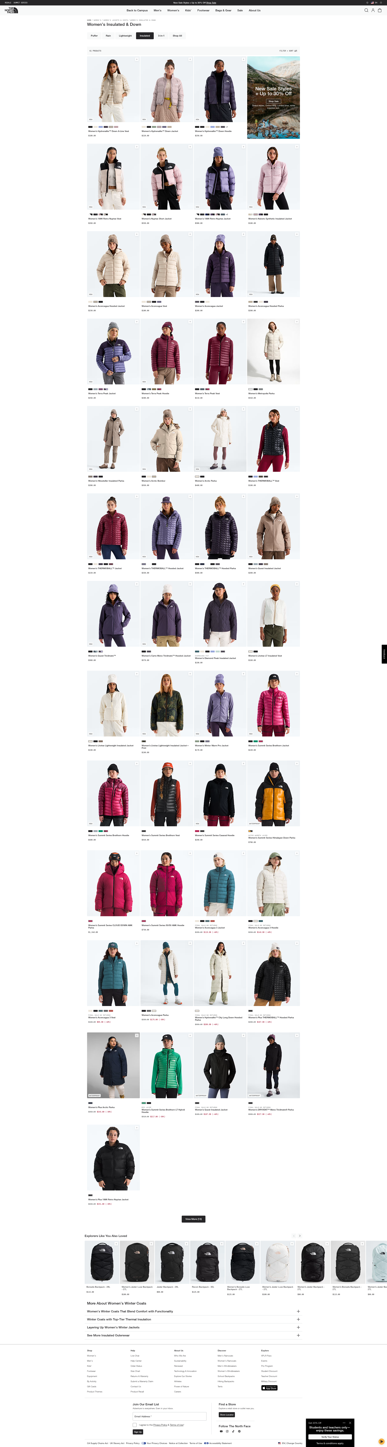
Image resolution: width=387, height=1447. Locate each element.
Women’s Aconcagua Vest (154, 306)
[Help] (381, 3)
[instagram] (227, 1431)
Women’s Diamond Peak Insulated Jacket (215, 658)
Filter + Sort (286, 51)
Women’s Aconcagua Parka (155, 1015)
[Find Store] (367, 3)
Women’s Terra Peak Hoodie (155, 393)
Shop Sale (211, 3)
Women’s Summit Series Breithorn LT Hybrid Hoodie (163, 1110)
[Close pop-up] (350, 1423)
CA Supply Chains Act (97, 1443)
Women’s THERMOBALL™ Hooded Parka (215, 568)
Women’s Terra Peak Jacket (102, 393)
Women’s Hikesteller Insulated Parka (106, 481)
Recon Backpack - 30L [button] (203, 1287)
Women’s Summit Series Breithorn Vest (161, 835)
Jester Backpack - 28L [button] (168, 1287)
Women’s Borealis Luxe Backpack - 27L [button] (238, 1288)
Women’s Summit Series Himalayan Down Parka (271, 838)
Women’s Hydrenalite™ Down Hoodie (213, 131)
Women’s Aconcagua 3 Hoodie (263, 927)
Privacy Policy (160, 1424)
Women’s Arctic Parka (206, 481)
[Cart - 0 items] (379, 10)
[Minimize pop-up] (344, 1423)
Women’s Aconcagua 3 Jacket (210, 927)
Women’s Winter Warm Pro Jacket (211, 745)
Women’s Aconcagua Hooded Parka (266, 306)
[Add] (137, 59)
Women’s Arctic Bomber (153, 481)
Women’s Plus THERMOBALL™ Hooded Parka (271, 1017)
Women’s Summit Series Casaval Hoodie (214, 835)
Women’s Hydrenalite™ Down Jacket (160, 131)
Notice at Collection (178, 1443)
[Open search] (366, 10)
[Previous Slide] (293, 1235)
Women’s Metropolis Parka (261, 393)
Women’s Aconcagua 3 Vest (101, 1017)
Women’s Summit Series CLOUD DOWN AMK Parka (110, 926)
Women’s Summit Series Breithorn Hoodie (108, 835)
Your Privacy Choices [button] (157, 1443)
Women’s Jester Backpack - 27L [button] (311, 1288)
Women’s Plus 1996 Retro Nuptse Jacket (108, 1199)
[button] (193, 1219)
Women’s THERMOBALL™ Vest (263, 481)
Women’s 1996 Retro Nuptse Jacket (213, 218)
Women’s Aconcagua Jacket (209, 306)
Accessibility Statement (220, 1443)
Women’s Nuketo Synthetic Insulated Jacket (270, 218)
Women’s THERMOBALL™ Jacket (105, 568)
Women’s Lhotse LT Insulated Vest (265, 656)
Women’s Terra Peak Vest (207, 393)
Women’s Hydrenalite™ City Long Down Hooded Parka (218, 1018)
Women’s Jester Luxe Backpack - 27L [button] (137, 1288)
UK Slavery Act (117, 1443)
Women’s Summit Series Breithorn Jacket (268, 745)
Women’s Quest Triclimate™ (102, 656)
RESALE (8, 3)
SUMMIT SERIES (20, 3)
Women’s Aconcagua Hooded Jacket (106, 306)
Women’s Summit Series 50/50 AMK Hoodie (163, 925)
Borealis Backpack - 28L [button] (98, 1287)
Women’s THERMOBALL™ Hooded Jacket (163, 568)
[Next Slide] (300, 1235)
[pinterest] (239, 1431)
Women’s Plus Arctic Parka (101, 1107)
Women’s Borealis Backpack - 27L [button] (347, 1288)
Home (89, 20)
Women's (97, 20)
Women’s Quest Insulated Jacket (264, 568)
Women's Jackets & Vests (116, 20)
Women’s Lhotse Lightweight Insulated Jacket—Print (165, 746)
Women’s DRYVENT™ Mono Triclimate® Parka (271, 1109)
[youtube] (221, 1431)
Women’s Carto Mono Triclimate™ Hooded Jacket (166, 656)
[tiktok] (233, 1431)
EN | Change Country (292, 1443)
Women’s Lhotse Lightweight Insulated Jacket (110, 745)
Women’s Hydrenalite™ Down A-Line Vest (108, 131)
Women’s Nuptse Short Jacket (157, 218)
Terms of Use (176, 1424)
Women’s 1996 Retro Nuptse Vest (104, 218)
